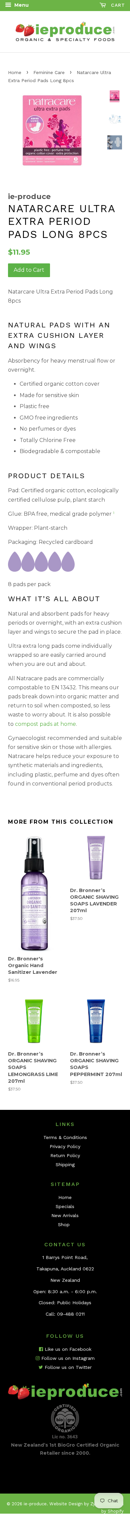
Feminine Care (49, 72)
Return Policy (65, 1155)
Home (14, 72)
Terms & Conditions (65, 1137)
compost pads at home (45, 724)
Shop (64, 1224)
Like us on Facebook (67, 1349)
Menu (21, 5)
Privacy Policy (65, 1146)
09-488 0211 (71, 1314)
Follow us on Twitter (67, 1367)
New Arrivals (65, 1215)
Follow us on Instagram (67, 1358)
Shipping (65, 1164)
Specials (65, 1206)
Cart (117, 5)
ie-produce (35, 1503)
